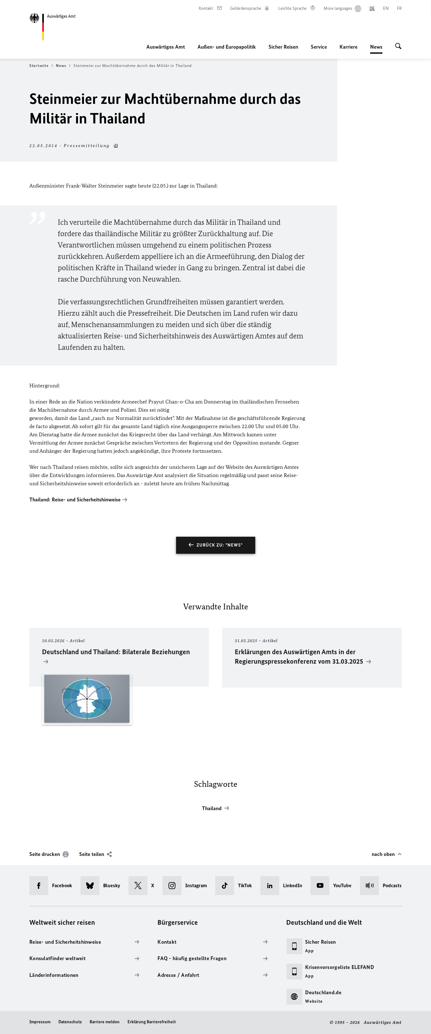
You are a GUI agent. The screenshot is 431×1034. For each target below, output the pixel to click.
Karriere (348, 47)
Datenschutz (70, 1022)
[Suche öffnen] (398, 47)
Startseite (38, 65)
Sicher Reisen (283, 47)
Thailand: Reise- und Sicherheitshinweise (75, 499)
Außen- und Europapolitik (227, 47)
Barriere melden (105, 1022)
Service (319, 47)
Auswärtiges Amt (165, 47)
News (376, 49)
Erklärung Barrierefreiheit (151, 1022)
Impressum (39, 1022)
